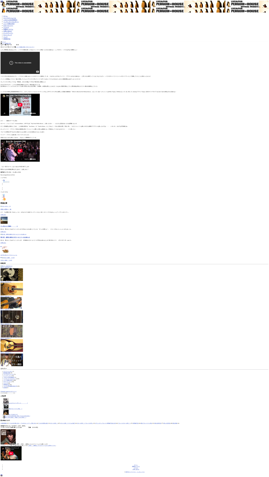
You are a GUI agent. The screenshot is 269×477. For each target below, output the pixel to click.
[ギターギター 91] (6, 206)
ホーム (5, 16)
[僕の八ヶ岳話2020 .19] (11, 308)
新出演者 (175, 423)
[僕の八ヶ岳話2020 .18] (12, 322)
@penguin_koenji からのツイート (9, 391)
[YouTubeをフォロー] (3, 9)
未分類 (5, 387)
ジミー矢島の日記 (9, 23)
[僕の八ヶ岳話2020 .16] (12, 351)
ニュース (5, 383)
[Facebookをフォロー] (3, 8)
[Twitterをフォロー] (3, 7)
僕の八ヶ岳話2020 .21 (6, 282)
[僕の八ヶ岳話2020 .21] (12, 280)
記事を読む (3, 214)
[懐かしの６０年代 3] (9, 417)
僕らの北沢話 (167, 423)
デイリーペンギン (7, 371)
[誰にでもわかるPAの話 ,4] (10, 416)
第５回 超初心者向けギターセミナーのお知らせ (15, 237)
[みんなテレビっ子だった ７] (6, 403)
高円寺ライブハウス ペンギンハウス (135, 472)
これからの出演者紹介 (10, 20)
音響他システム (8, 29)
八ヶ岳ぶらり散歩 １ (9, 226)
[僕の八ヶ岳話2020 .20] (12, 295)
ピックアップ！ (8, 33)
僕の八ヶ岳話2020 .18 (6, 324)
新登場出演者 (6, 372)
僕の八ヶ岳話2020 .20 (6, 296)
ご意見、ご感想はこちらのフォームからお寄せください (42, 445)
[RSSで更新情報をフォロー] (4, 11)
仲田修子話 (6, 39)
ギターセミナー (8, 25)
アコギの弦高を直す (43, 423)
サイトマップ (7, 35)
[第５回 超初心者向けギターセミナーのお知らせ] (13, 234)
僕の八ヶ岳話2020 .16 (6, 352)
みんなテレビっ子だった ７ (18, 403)
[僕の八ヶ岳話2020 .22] (6, 266)
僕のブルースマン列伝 (146, 423)
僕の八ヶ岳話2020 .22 (6, 267)
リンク (5, 37)
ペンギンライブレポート (11, 22)
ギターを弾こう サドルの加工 (67, 423)
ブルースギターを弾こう (124, 423)
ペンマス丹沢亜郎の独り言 (10, 386)
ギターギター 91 (6, 209)
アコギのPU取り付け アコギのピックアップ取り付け (22, 423)
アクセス (6, 27)
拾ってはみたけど (13, 414)
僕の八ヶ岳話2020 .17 (6, 338)
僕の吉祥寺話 (157, 423)
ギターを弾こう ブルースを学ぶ (85, 423)
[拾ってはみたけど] (6, 414)
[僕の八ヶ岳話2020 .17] (12, 337)
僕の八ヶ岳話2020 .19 (6, 309)
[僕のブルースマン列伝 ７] (6, 408)
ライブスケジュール (9, 18)
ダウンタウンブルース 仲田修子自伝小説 (105, 423)
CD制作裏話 (4, 423)
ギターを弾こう (54, 423)
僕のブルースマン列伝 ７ (15, 408)
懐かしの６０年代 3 (20, 417)
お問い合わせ (7, 31)
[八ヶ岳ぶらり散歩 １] (4, 223)
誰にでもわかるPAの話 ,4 (23, 416)
